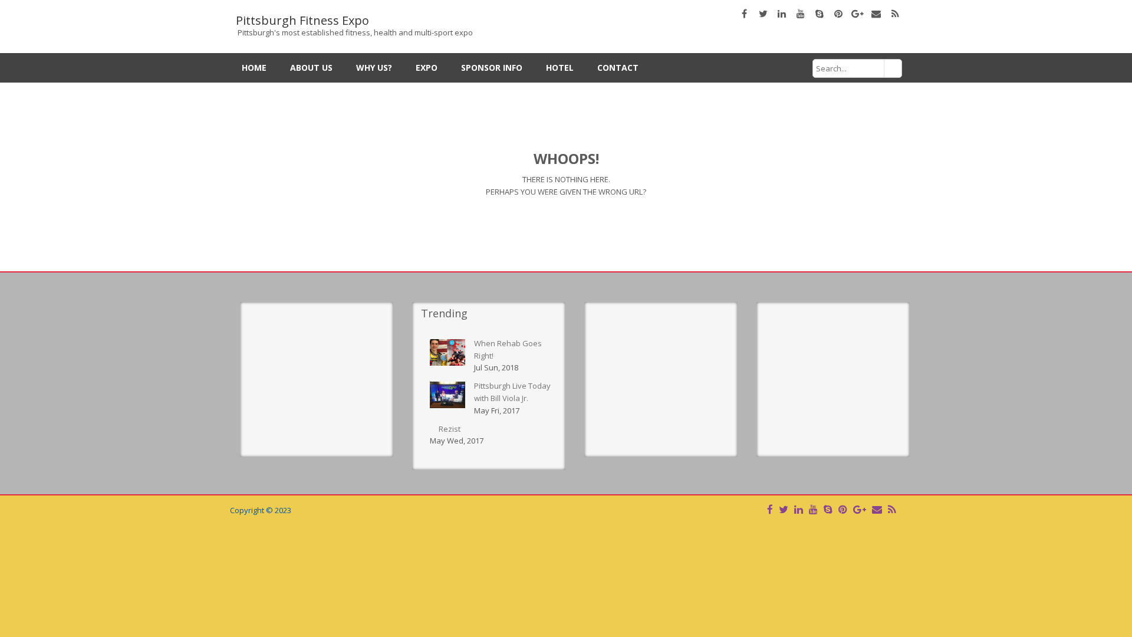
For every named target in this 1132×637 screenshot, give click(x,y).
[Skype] (828, 509)
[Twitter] (783, 509)
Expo (426, 67)
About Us (311, 67)
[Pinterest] (842, 509)
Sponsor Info (491, 67)
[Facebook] (770, 509)
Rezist (449, 428)
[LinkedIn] (798, 509)
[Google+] (859, 509)
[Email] (877, 509)
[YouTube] (813, 509)
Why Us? (374, 67)
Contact (618, 67)
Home (254, 67)
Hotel (560, 67)
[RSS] (892, 509)
